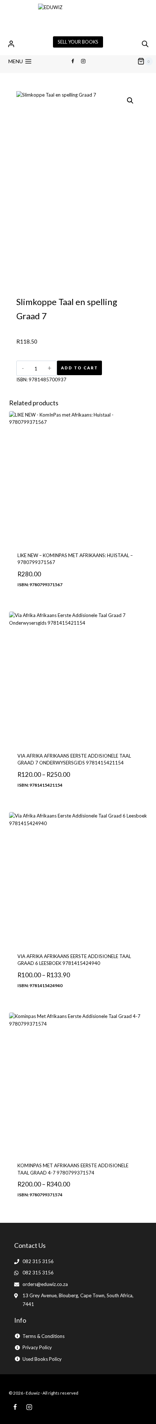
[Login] (11, 44)
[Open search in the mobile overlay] (145, 44)
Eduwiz (33, 1393)
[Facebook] (72, 61)
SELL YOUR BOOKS (78, 42)
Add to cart (79, 367)
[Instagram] (83, 61)
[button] (130, 100)
